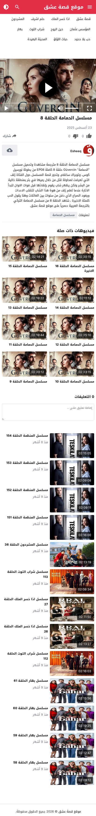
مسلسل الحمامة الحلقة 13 (27, 308)
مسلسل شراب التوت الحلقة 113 (27, 574)
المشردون (17, 19)
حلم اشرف (38, 19)
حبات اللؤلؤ (61, 39)
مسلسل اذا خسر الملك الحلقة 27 (26, 601)
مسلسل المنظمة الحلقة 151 (27, 517)
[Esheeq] (88, 155)
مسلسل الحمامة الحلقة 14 (74, 308)
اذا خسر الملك (60, 19)
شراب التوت (36, 29)
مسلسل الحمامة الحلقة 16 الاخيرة (74, 268)
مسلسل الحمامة (63, 215)
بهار (20, 29)
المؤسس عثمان (80, 29)
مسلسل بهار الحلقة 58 (30, 762)
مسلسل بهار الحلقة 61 (31, 681)
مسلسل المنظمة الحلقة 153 (27, 463)
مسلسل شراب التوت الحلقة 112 (27, 656)
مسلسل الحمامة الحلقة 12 (74, 344)
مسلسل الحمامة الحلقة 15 (27, 266)
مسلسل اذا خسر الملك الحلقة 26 (26, 628)
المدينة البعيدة (37, 39)
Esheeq (75, 151)
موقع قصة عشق (63, 7)
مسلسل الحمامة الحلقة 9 (28, 381)
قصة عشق (83, 19)
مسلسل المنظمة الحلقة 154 (27, 436)
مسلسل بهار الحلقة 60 (30, 708)
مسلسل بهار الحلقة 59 (30, 735)
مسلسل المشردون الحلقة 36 (26, 544)
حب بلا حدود (82, 39)
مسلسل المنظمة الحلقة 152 (27, 490)
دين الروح (57, 29)
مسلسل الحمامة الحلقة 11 (28, 344)
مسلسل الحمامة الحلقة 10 (74, 381)
